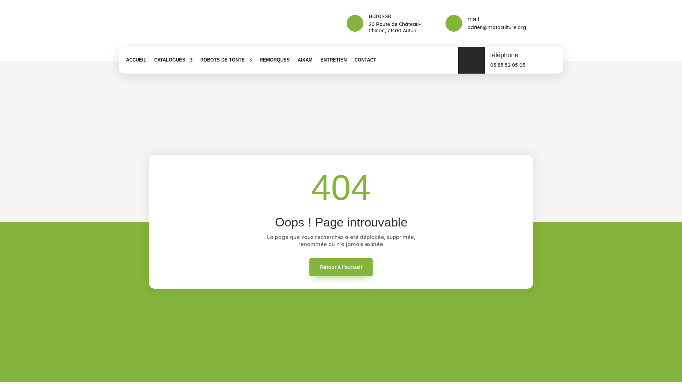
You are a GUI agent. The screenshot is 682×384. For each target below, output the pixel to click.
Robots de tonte (222, 60)
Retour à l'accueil (341, 267)
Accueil (136, 60)
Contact (365, 60)
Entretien (333, 60)
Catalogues (169, 60)
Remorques (275, 60)
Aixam (305, 60)
